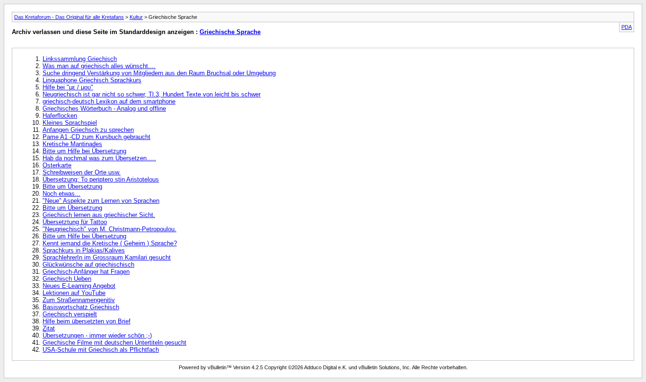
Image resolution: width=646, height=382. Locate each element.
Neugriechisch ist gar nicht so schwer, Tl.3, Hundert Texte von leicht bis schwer (152, 94)
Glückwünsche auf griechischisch (88, 264)
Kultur (136, 17)
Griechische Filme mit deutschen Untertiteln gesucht (114, 342)
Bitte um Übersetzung (72, 186)
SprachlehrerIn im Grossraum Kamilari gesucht (107, 257)
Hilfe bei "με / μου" (68, 87)
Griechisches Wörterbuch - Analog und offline (104, 108)
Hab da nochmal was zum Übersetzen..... (99, 158)
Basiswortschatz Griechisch (81, 307)
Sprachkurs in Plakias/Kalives (84, 250)
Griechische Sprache (230, 31)
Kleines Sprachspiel (70, 122)
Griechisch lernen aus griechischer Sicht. (99, 214)
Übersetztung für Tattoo (75, 222)
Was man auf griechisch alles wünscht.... (99, 65)
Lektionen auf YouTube (74, 292)
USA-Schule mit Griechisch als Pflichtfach (101, 349)
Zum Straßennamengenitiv (79, 300)
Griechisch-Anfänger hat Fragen (86, 271)
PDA (626, 27)
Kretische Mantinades (72, 144)
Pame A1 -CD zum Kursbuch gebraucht (96, 136)
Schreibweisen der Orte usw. (82, 172)
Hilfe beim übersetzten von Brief (87, 321)
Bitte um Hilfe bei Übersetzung (84, 151)
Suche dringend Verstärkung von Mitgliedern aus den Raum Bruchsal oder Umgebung (159, 73)
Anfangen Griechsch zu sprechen (88, 129)
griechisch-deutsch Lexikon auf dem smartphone (109, 101)
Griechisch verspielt (70, 314)
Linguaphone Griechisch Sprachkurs (92, 80)
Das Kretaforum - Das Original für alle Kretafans (69, 17)
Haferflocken (60, 115)
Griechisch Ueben (67, 278)
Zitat (49, 328)
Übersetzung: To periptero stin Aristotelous (101, 179)
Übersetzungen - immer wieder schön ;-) (97, 335)
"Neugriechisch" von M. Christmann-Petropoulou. (109, 229)
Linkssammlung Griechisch (80, 58)
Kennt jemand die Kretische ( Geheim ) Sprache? (110, 243)
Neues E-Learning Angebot (79, 285)
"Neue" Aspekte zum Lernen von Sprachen (101, 200)
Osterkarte (57, 165)
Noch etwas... (61, 193)
